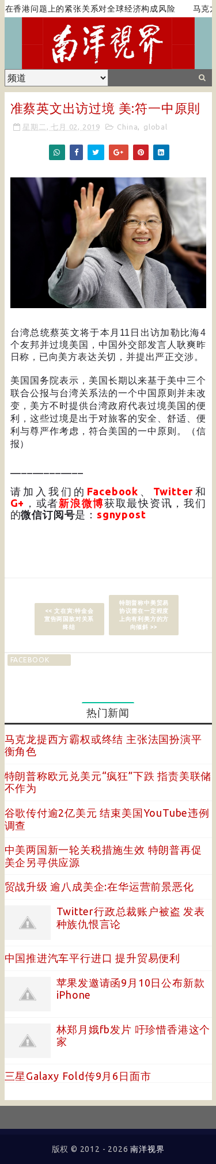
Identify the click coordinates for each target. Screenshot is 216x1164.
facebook (30, 659)
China (127, 127)
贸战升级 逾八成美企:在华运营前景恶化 (99, 886)
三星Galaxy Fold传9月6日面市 (78, 1076)
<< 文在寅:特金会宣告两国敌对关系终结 (69, 619)
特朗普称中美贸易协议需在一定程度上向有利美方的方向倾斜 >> (144, 615)
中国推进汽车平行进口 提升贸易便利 (93, 958)
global (155, 127)
